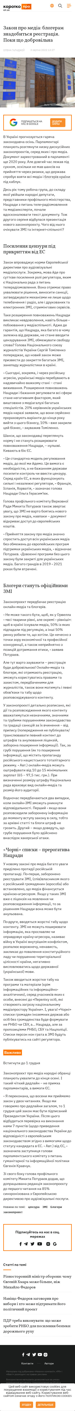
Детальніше (45, 1404)
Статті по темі (14, 1264)
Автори (49, 1363)
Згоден (26, 1404)
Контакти (27, 1363)
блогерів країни (57, 176)
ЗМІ (45, 1207)
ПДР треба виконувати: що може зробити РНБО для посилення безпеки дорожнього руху (36, 1326)
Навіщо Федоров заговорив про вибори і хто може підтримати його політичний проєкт (34, 1304)
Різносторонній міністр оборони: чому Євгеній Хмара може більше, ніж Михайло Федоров (37, 1282)
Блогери (56, 1207)
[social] (21, 1244)
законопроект (12, 1212)
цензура (33, 1207)
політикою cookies (59, 1396)
